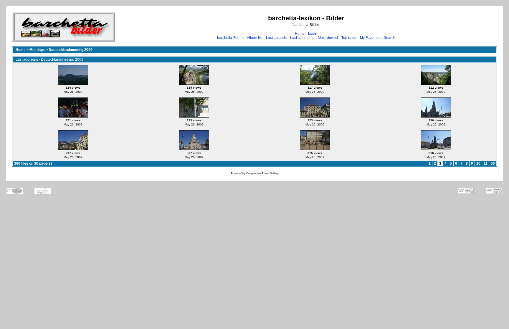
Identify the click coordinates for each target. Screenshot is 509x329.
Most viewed (328, 38)
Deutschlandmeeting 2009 (70, 50)
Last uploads (276, 38)
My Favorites (370, 38)
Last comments (302, 38)
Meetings (37, 50)
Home (300, 34)
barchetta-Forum (230, 38)
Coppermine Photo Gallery (262, 173)
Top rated (348, 38)
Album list (254, 38)
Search (389, 38)
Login (312, 34)
